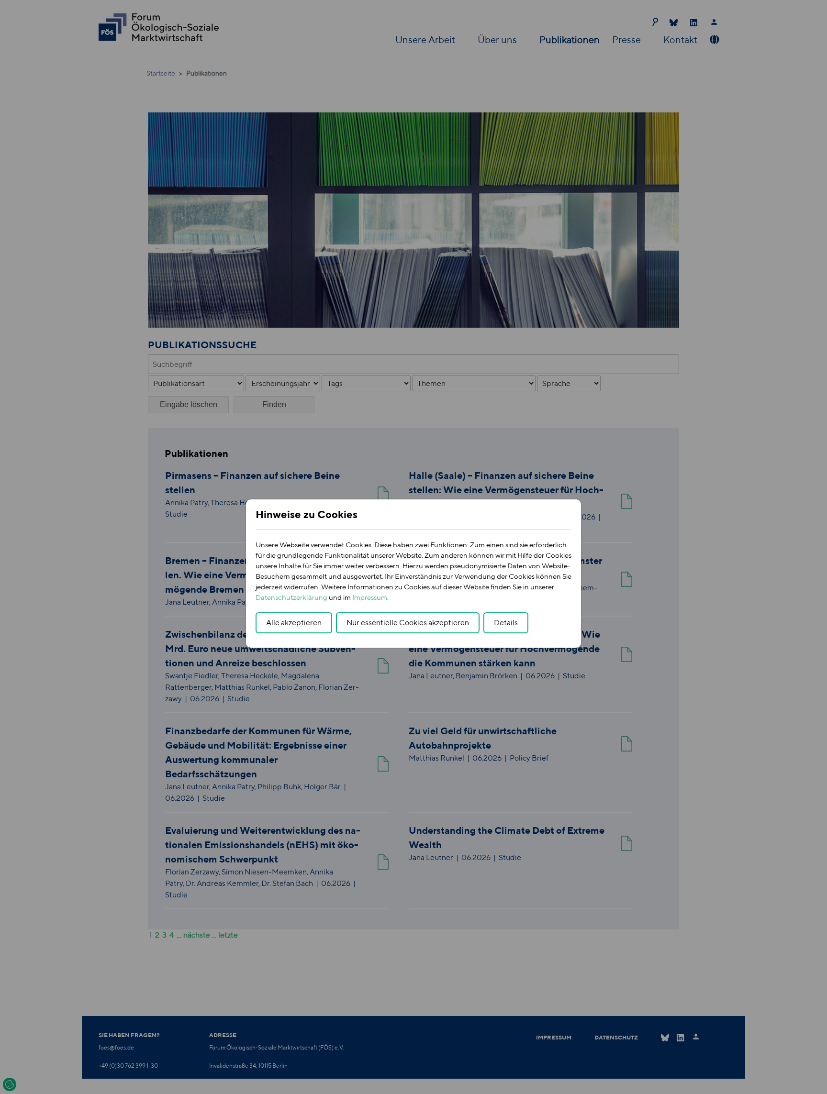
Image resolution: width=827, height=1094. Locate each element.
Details (506, 622)
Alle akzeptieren (294, 622)
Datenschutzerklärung (291, 597)
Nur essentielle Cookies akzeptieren (407, 622)
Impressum (369, 597)
